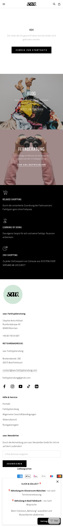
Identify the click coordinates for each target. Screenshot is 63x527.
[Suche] (54, 4)
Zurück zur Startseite (31, 50)
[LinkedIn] (36, 386)
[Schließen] (57, 481)
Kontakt (6, 403)
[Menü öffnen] (4, 4)
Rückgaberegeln (11, 424)
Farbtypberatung (11, 408)
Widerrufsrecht (10, 419)
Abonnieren (14, 463)
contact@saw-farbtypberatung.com (20, 370)
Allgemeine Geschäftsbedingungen (19, 414)
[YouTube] (20, 386)
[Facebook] (4, 386)
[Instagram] (12, 386)
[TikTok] (28, 386)
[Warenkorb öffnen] (59, 4)
